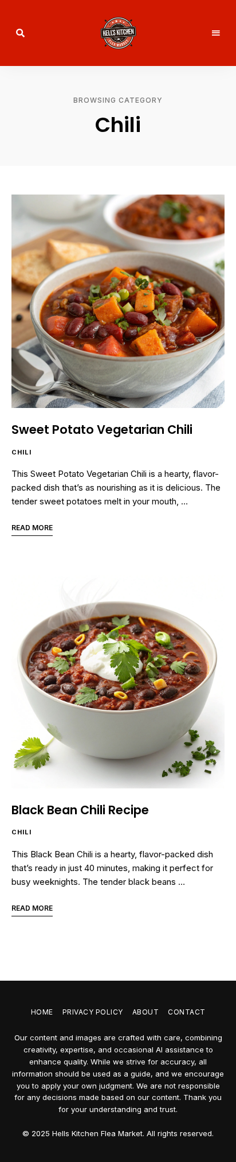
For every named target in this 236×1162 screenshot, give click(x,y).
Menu (215, 33)
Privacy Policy (92, 1012)
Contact (187, 1012)
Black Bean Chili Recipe (80, 810)
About (145, 1012)
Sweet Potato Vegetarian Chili (101, 429)
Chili (21, 452)
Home (42, 1012)
